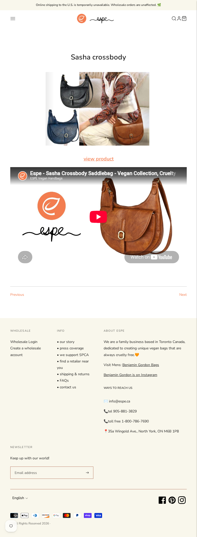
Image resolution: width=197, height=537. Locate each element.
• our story (65, 341)
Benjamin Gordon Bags (140, 364)
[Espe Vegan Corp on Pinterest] (172, 502)
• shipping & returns (73, 374)
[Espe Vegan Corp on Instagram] (182, 502)
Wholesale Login (23, 341)
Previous (17, 294)
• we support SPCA (73, 354)
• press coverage (70, 348)
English (18, 497)
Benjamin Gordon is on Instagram (130, 374)
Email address (25, 466)
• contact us (66, 387)
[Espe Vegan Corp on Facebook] (162, 502)
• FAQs (63, 380)
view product (99, 158)
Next (183, 294)
